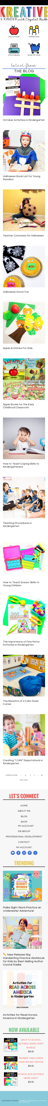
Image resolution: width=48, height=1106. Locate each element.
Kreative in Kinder (24, 14)
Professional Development (24, 836)
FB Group (24, 831)
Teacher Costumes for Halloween (23, 235)
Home (24, 805)
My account (26, 826)
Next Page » (24, 780)
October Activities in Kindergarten (24, 120)
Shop (24, 822)
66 (42, 775)
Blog (24, 816)
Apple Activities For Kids (18, 348)
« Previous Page (11, 775)
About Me (24, 811)
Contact (24, 842)
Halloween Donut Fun (16, 292)
